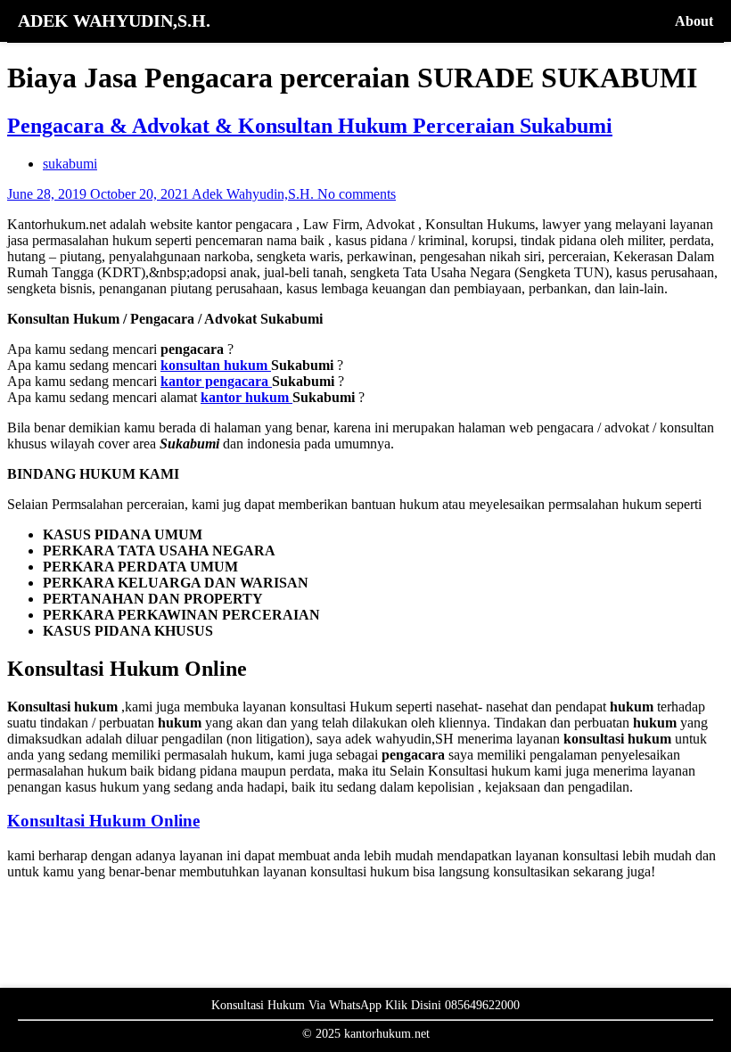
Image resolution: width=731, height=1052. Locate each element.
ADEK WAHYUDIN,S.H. (114, 20)
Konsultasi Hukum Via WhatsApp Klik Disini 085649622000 (365, 1005)
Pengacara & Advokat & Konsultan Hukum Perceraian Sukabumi (309, 125)
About (694, 21)
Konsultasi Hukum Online (103, 820)
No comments (356, 193)
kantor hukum (246, 397)
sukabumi (70, 163)
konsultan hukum (215, 365)
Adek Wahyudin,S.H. (254, 193)
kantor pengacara (216, 381)
